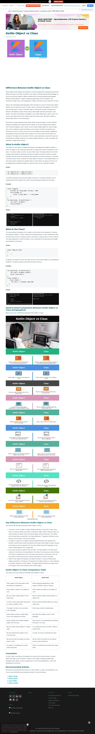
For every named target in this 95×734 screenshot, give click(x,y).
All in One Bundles (54, 705)
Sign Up (90, 5)
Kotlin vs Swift (13, 678)
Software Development (17, 11)
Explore (11, 5)
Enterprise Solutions (54, 695)
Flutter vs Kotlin (13, 683)
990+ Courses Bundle (33, 5)
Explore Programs (53, 700)
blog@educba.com (87, 9)
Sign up (50, 707)
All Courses (45, 5)
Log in (84, 5)
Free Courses (20, 5)
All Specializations (57, 5)
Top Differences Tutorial (45, 11)
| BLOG (5, 6)
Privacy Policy (13, 731)
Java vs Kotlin (13, 680)
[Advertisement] (75, 52)
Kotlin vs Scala (13, 676)
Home (9, 11)
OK (28, 724)
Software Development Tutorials (31, 11)
